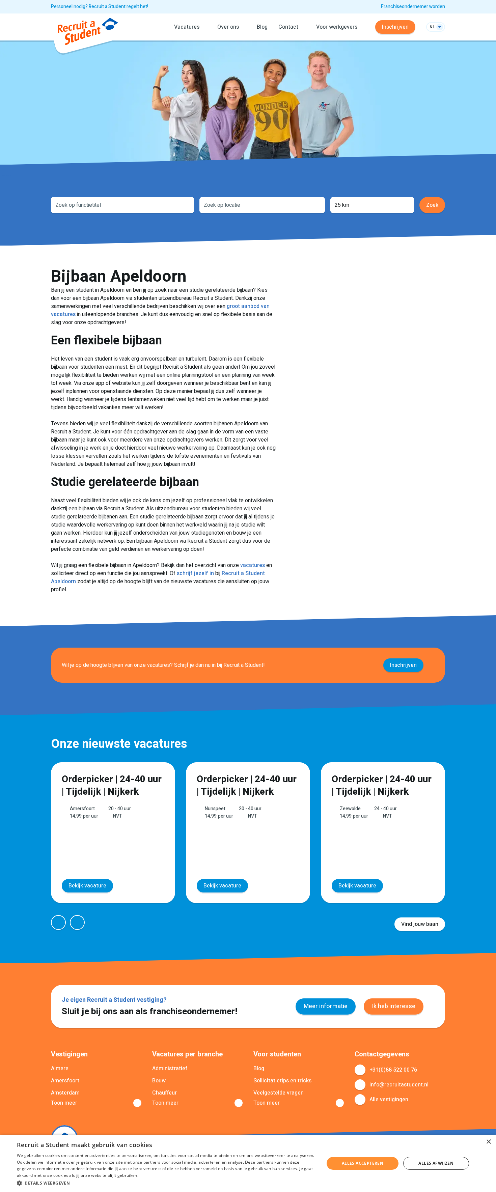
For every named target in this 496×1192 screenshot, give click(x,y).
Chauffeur (164, 1093)
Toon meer (64, 1103)
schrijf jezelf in (195, 573)
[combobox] (122, 205)
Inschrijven (395, 27)
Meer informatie (326, 1006)
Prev (58, 922)
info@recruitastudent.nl (399, 1085)
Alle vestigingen (388, 1100)
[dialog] (248, 1163)
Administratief (170, 1069)
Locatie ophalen (316, 205)
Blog (262, 27)
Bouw (159, 1081)
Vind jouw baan (419, 924)
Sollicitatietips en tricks (282, 1081)
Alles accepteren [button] (362, 1163)
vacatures (253, 565)
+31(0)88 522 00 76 (393, 1070)
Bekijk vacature (87, 885)
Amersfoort (65, 1081)
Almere (59, 1069)
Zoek (432, 205)
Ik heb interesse (393, 1006)
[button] (166, 1183)
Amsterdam (65, 1093)
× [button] (488, 1141)
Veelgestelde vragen (278, 1093)
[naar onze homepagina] (88, 32)
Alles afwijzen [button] (435, 1163)
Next (77, 922)
